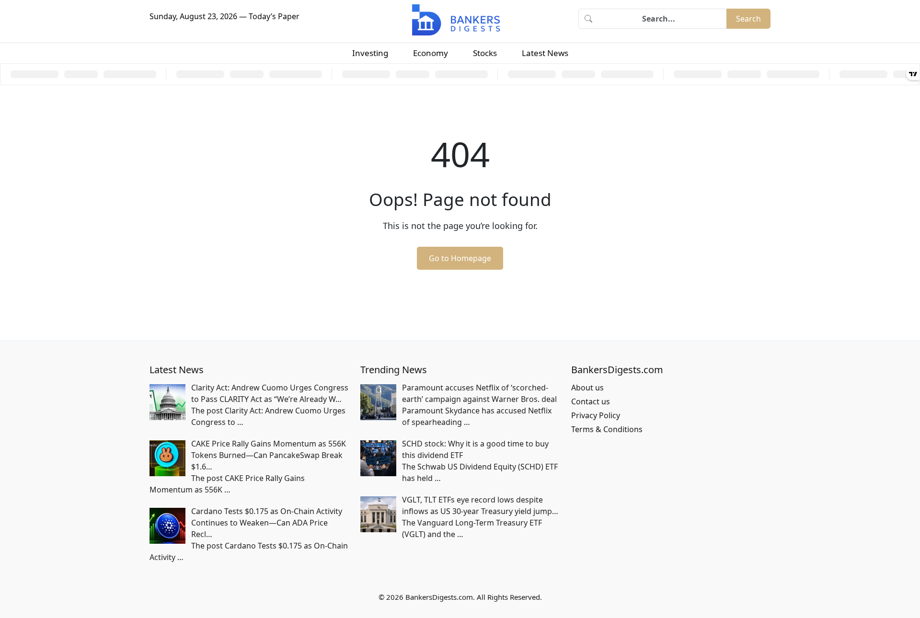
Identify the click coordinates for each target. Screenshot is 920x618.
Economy (430, 52)
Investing (370, 52)
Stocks (485, 52)
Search (748, 18)
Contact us (590, 401)
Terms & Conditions (607, 429)
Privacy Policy (595, 415)
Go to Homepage (460, 258)
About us (587, 387)
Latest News (545, 52)
